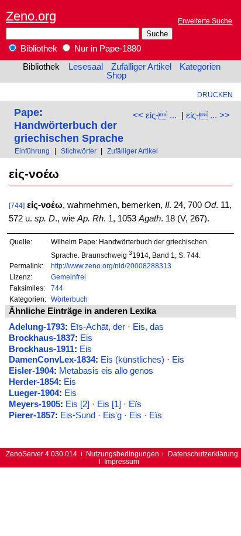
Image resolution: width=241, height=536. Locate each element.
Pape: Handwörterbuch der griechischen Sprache (68, 125)
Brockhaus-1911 (41, 349)
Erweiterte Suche (205, 21)
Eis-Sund (77, 415)
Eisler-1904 (31, 370)
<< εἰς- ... (155, 115)
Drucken (215, 94)
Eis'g (112, 415)
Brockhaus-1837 (42, 338)
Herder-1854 (33, 382)
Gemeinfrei (68, 277)
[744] (17, 205)
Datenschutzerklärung (203, 454)
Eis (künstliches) (132, 359)
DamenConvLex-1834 (52, 359)
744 (57, 288)
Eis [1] (109, 404)
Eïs (135, 404)
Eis (86, 338)
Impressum (121, 461)
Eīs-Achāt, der (97, 327)
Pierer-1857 (32, 415)
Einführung (32, 151)
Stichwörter (79, 151)
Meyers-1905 (34, 404)
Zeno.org (31, 16)
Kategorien (200, 66)
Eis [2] (77, 404)
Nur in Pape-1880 (106, 48)
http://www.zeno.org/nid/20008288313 (111, 265)
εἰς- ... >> (208, 115)
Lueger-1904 (34, 393)
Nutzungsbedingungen (122, 454)
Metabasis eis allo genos (106, 370)
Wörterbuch (69, 299)
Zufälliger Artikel (141, 66)
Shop (116, 75)
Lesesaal (85, 66)
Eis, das (148, 327)
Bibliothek (37, 48)
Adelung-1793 (37, 327)
